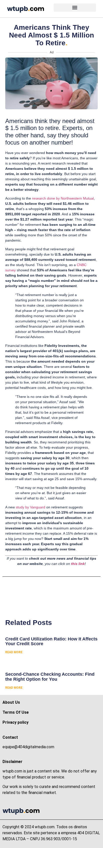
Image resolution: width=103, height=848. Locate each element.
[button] (75, 8)
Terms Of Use (15, 712)
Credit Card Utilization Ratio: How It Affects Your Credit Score (51, 641)
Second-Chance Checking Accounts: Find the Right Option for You (49, 677)
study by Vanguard (30, 507)
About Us (11, 702)
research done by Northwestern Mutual (63, 198)
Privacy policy (15, 722)
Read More (13, 652)
